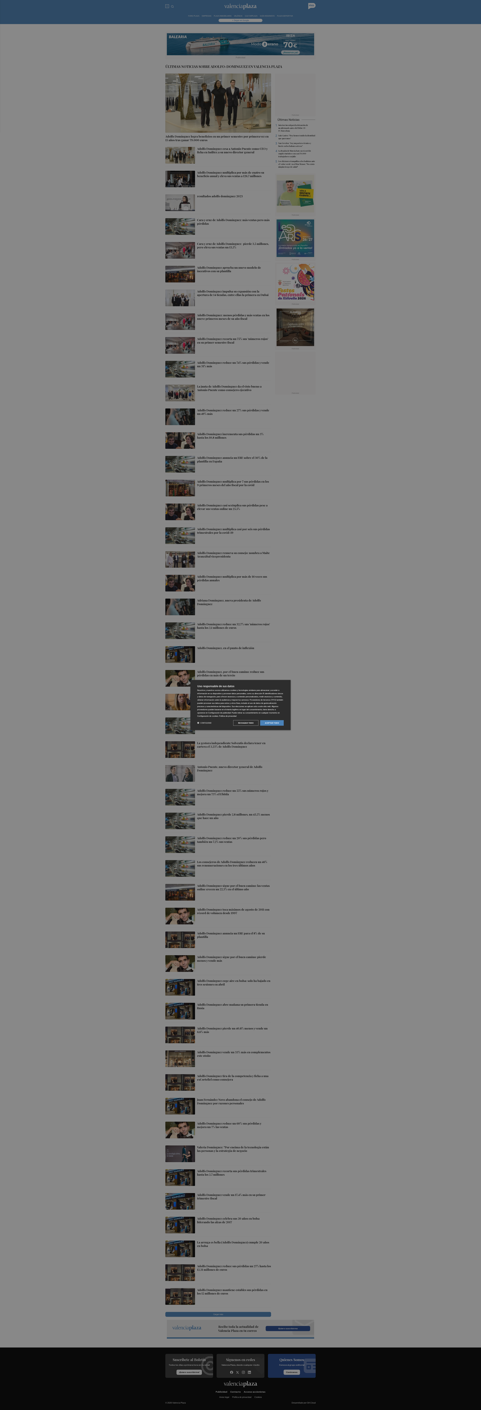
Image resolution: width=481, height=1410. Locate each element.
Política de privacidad (227, 716)
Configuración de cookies (207, 716)
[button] (204, 722)
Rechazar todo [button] (246, 723)
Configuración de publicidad (219, 713)
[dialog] (240, 705)
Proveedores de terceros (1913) (263, 700)
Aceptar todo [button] (272, 723)
